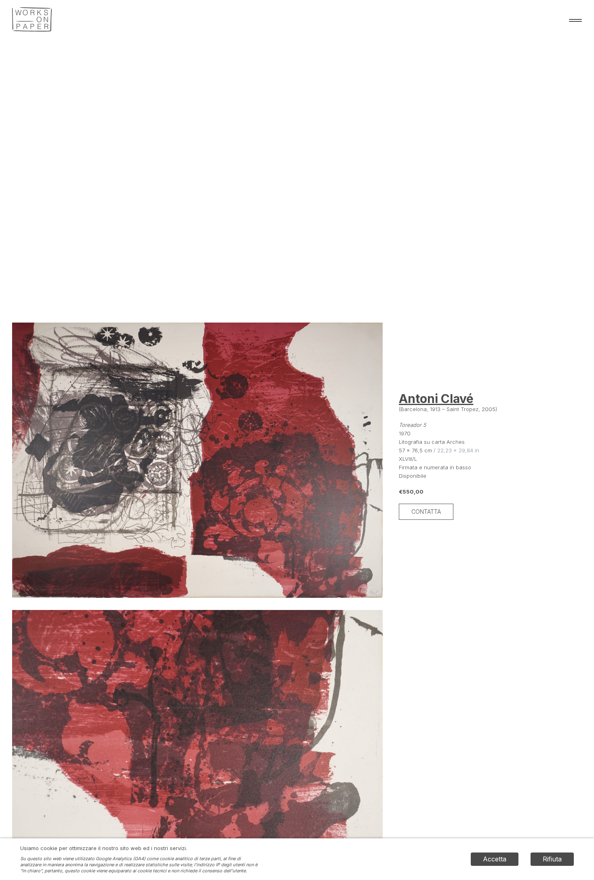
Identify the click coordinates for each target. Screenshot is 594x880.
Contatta (426, 511)
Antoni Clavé (436, 399)
